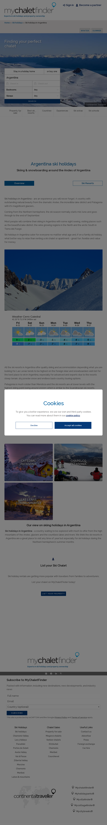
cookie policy (73, 415)
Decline (34, 425)
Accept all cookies (73, 425)
